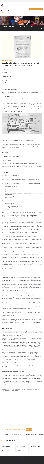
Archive (6, 60)
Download (28, 429)
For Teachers (23, 26)
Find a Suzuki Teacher (13, 26)
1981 (3, 60)
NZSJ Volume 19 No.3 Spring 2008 (35, 445)
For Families (31, 26)
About (4, 26)
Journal (10, 60)
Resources (17, 29)
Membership (5, 29)
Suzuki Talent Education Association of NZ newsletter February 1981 (13, 429)
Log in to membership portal (36, 9)
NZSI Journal (12, 67)
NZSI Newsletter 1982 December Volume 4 (32, 434)
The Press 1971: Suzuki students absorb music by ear (12, 435)
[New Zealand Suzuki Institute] (22, 16)
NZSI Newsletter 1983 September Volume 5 (21, 446)
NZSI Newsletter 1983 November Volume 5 (6, 446)
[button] (6, 26)
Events (11, 29)
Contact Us (25, 29)
